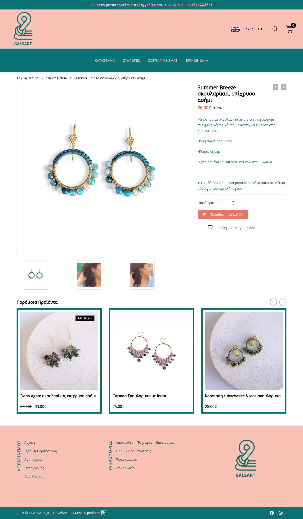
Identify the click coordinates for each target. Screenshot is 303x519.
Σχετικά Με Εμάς (163, 60)
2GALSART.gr (39, 512)
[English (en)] (235, 29)
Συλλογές (131, 60)
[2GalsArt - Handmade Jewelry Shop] (23, 29)
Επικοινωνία (197, 60)
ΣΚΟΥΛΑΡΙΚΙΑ (56, 78)
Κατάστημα (105, 60)
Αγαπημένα (33, 459)
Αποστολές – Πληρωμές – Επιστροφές (145, 442)
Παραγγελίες (34, 468)
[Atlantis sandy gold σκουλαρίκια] (275, 87)
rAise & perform (87, 512)
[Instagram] (280, 512)
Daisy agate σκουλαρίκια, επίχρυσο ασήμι (58, 395)
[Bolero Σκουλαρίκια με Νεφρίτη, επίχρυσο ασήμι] (283, 87)
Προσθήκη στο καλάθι (226, 214)
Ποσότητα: (206, 202)
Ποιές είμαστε (126, 459)
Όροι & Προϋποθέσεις (133, 451)
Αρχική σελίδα (28, 78)
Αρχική (29, 442)
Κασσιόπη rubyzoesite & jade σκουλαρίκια (243, 395)
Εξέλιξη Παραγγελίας (40, 451)
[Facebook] (271, 512)
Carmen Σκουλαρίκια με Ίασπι (139, 395)
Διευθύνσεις (34, 476)
